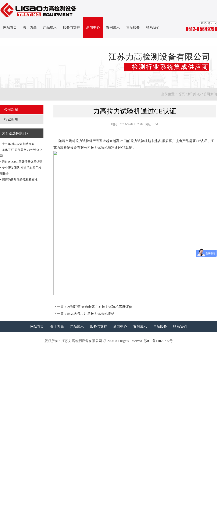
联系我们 (153, 27)
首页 (181, 94)
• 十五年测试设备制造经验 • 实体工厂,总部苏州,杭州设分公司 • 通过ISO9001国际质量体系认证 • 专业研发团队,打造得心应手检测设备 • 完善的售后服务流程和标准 (21, 161)
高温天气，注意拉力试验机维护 (90, 313)
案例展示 (113, 27)
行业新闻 (11, 119)
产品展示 (50, 27)
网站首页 (10, 27)
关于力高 (30, 27)
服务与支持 (71, 27)
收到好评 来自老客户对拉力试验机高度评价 (99, 307)
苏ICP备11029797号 (158, 341)
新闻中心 (93, 27)
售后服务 (133, 27)
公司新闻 (210, 94)
